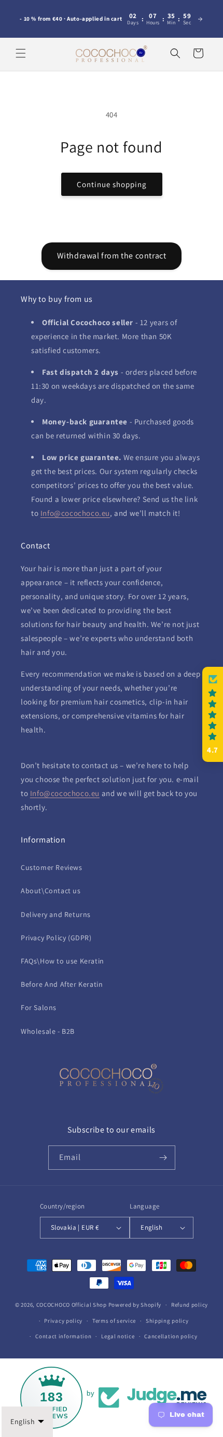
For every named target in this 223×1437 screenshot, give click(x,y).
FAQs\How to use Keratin (62, 961)
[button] (20, 53)
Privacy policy (63, 1320)
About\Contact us (51, 890)
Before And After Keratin (62, 984)
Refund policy (189, 1304)
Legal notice (117, 1336)
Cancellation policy (170, 1336)
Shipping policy (167, 1320)
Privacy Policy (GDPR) (56, 937)
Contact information (63, 1336)
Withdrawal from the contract (111, 255)
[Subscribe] (163, 1157)
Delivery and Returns (56, 914)
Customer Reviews (51, 867)
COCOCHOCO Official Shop (71, 1304)
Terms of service (114, 1320)
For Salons (39, 1007)
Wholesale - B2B (48, 1031)
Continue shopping (112, 184)
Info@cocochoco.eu (75, 513)
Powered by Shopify (135, 1304)
